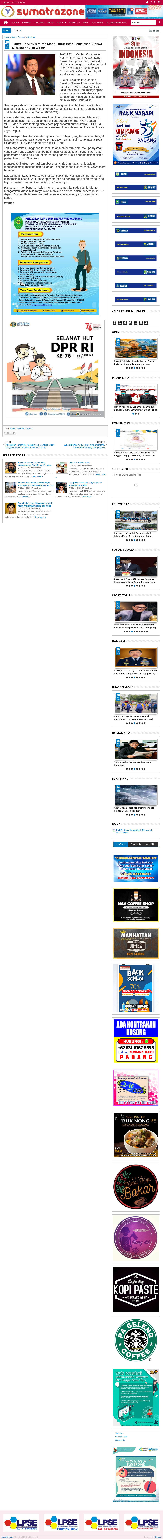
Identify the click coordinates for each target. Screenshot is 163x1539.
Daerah (60, 22)
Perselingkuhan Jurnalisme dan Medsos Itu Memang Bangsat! (135, 763)
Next (114, 353)
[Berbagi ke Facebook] (14, 433)
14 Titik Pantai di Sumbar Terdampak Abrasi (133, 809)
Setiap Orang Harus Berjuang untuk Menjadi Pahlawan (132, 408)
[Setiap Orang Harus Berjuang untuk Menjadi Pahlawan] (136, 394)
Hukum (50, 22)
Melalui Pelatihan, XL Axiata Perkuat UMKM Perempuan (132, 580)
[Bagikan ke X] (11, 433)
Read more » (37, 476)
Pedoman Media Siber (117, 22)
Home (6, 22)
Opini (85, 22)
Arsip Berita (136, 844)
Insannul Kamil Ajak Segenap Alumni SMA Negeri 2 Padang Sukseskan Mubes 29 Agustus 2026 (135, 454)
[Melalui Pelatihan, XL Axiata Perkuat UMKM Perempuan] (136, 566)
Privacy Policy (121, 1437)
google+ (155, 2)
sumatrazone (7, 1537)
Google (158, 1537)
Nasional (26, 22)
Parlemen (39, 22)
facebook (151, 2)
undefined (37, 468)
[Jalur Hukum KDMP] (136, 348)
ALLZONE (150, 844)
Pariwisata (74, 22)
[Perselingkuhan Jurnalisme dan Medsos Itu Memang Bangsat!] (136, 749)
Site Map (119, 1433)
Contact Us (120, 1440)
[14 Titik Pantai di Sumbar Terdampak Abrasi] (136, 795)
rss (159, 2)
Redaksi (15, 22)
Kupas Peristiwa (17, 429)
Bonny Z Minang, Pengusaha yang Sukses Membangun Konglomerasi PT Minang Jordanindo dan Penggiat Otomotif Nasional (135, 626)
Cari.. (158, 22)
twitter (147, 2)
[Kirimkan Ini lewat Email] (5, 433)
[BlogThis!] (8, 433)
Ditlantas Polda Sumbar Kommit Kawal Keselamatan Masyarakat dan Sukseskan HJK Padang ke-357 (134, 717)
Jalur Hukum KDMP (123, 361)
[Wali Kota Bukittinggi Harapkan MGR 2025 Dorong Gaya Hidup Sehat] (136, 520)
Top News (121, 844)
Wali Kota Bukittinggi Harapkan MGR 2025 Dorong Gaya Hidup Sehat (135, 534)
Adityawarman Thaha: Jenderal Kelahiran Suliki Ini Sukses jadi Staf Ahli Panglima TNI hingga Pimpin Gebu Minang (135, 672)
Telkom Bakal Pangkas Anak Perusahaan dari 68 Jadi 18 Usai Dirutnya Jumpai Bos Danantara (56, 30)
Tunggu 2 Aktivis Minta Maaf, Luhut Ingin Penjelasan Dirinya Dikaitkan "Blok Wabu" (57, 46)
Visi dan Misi (97, 22)
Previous (158, 353)
